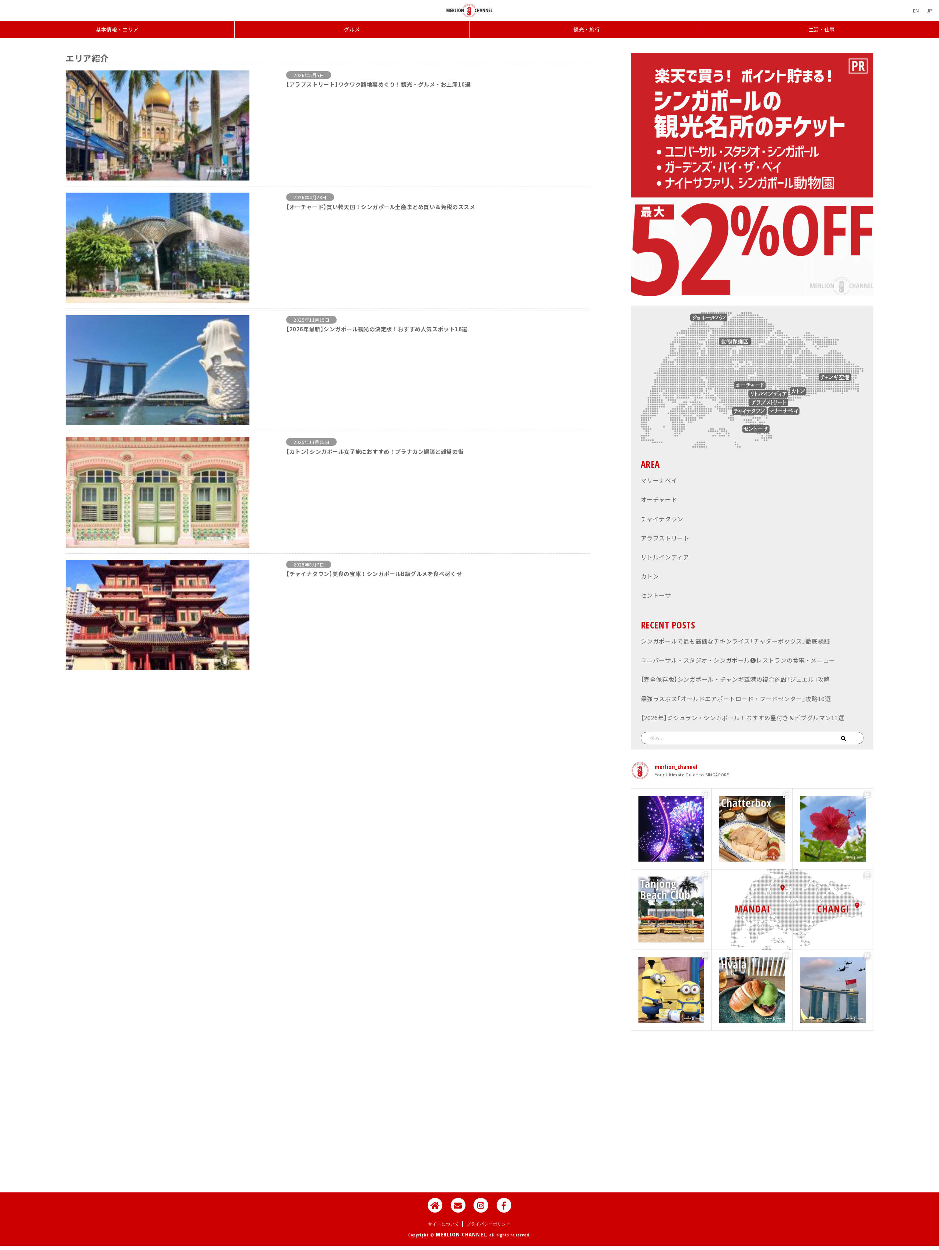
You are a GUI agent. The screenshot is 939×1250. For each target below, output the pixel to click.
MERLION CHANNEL (461, 1234)
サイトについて (443, 1224)
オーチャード (659, 499)
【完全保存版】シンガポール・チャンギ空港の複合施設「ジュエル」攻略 (735, 679)
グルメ (352, 29)
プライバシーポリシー (489, 1224)
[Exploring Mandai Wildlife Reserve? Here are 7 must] (752, 909)
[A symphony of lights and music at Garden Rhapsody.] (671, 828)
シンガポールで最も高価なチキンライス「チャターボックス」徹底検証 (735, 641)
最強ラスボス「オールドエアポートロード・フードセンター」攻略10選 (736, 698)
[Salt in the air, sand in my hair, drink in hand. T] (671, 909)
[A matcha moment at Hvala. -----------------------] (752, 990)
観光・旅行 (586, 29)
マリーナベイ (659, 480)
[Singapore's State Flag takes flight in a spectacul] (833, 990)
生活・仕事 (821, 29)
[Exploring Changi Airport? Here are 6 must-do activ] (833, 909)
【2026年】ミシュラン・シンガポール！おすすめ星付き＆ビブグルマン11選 (742, 717)
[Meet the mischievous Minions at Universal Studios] (671, 990)
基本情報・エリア (117, 29)
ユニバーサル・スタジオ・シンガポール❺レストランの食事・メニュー (738, 660)
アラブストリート (665, 537)
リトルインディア (665, 557)
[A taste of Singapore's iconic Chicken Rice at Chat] (752, 828)
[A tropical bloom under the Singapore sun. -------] (833, 828)
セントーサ (656, 595)
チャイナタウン (662, 518)
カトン (650, 576)
